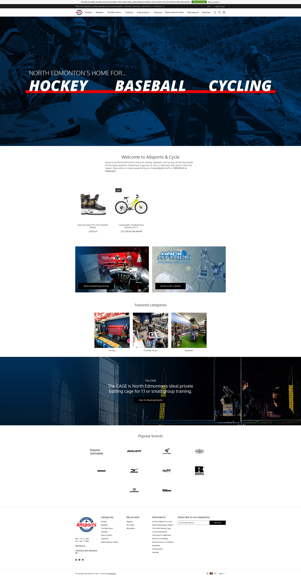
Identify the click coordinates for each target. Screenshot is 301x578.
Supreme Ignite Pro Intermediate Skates (92, 226)
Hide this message (199, 2)
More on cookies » (214, 2)
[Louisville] (199, 451)
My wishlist (131, 528)
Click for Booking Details (150, 400)
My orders (131, 525)
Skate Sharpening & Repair (162, 525)
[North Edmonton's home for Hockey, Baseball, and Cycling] (79, 12)
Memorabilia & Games (174, 12)
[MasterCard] (211, 573)
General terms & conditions (163, 542)
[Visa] (215, 573)
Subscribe (217, 522)
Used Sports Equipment (161, 535)
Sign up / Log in (220, 6)
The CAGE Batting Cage (161, 528)
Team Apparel (193, 12)
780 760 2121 (80, 545)
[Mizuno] (134, 471)
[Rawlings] (167, 471)
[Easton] (167, 451)
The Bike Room (150, 350)
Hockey (112, 350)
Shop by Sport (106, 535)
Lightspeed (112, 574)
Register (130, 521)
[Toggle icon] (215, 12)
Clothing (104, 531)
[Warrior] (134, 490)
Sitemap (155, 552)
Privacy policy (157, 549)
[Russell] (199, 471)
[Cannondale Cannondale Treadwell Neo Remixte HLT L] (131, 204)
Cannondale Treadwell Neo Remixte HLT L (131, 226)
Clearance (158, 12)
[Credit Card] (207, 573)
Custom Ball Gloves (159, 531)
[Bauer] (134, 451)
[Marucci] (101, 471)
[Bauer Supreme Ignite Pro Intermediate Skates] (92, 204)
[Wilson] (167, 490)
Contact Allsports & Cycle (162, 521)
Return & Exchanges (160, 538)
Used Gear (206, 12)
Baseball (189, 350)
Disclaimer (156, 545)
